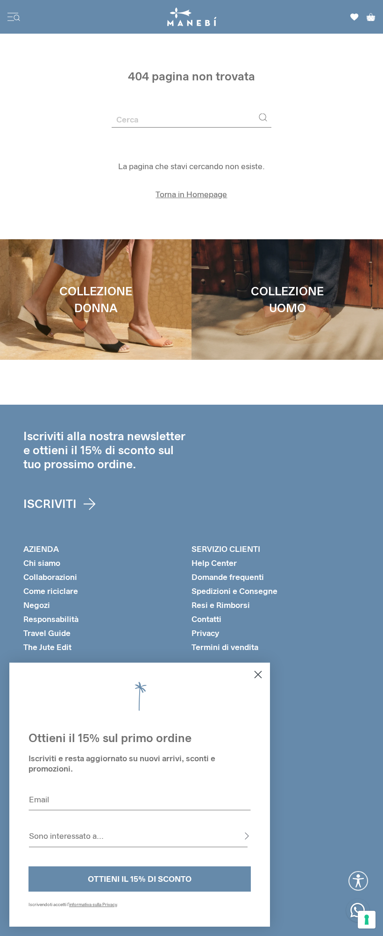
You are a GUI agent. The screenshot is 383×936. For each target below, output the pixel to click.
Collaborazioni (50, 577)
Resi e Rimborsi (221, 605)
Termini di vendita (225, 647)
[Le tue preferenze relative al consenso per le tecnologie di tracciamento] (367, 920)
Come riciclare (50, 591)
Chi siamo (41, 563)
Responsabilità (50, 619)
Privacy (205, 633)
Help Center (214, 563)
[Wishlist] (354, 17)
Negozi (36, 605)
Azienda (41, 549)
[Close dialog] (258, 674)
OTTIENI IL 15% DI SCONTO (140, 879)
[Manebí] (191, 16)
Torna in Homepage (191, 194)
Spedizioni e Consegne (234, 591)
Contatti (206, 619)
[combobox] (138, 836)
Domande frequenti (228, 577)
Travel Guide (47, 633)
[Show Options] (246, 836)
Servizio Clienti (226, 549)
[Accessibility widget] (358, 881)
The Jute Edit (47, 647)
